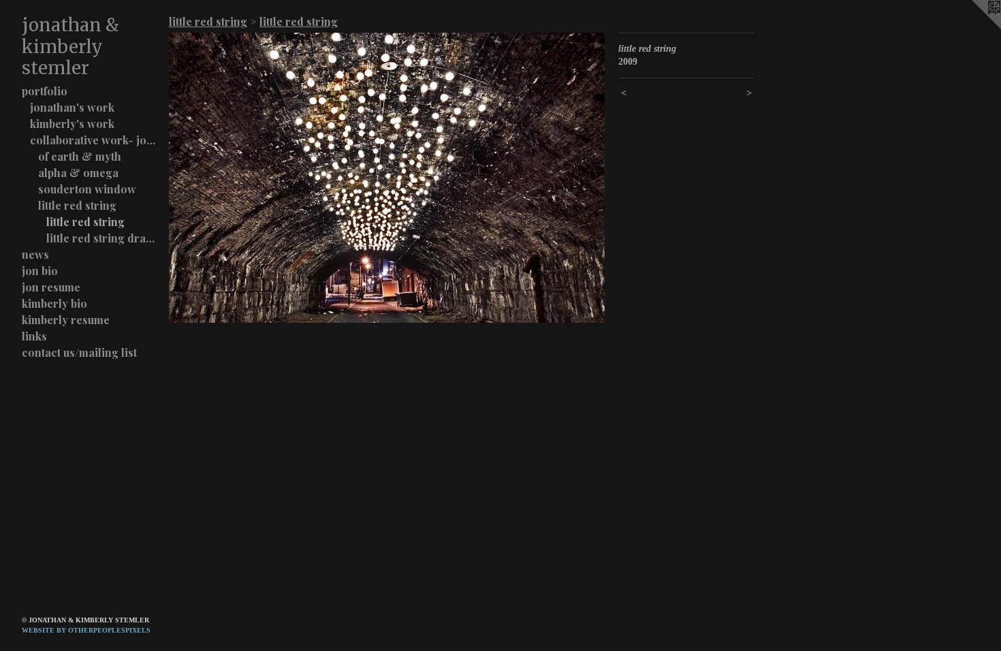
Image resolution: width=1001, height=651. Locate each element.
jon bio (40, 271)
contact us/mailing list (79, 352)
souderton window (87, 189)
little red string (77, 205)
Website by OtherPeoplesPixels (86, 630)
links (34, 336)
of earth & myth (79, 156)
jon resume (51, 287)
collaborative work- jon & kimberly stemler (94, 140)
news (35, 254)
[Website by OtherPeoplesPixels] (974, 27)
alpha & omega (78, 172)
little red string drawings (102, 238)
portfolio (44, 91)
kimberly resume (66, 320)
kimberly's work (72, 123)
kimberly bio (54, 303)
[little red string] (387, 178)
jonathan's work (72, 107)
